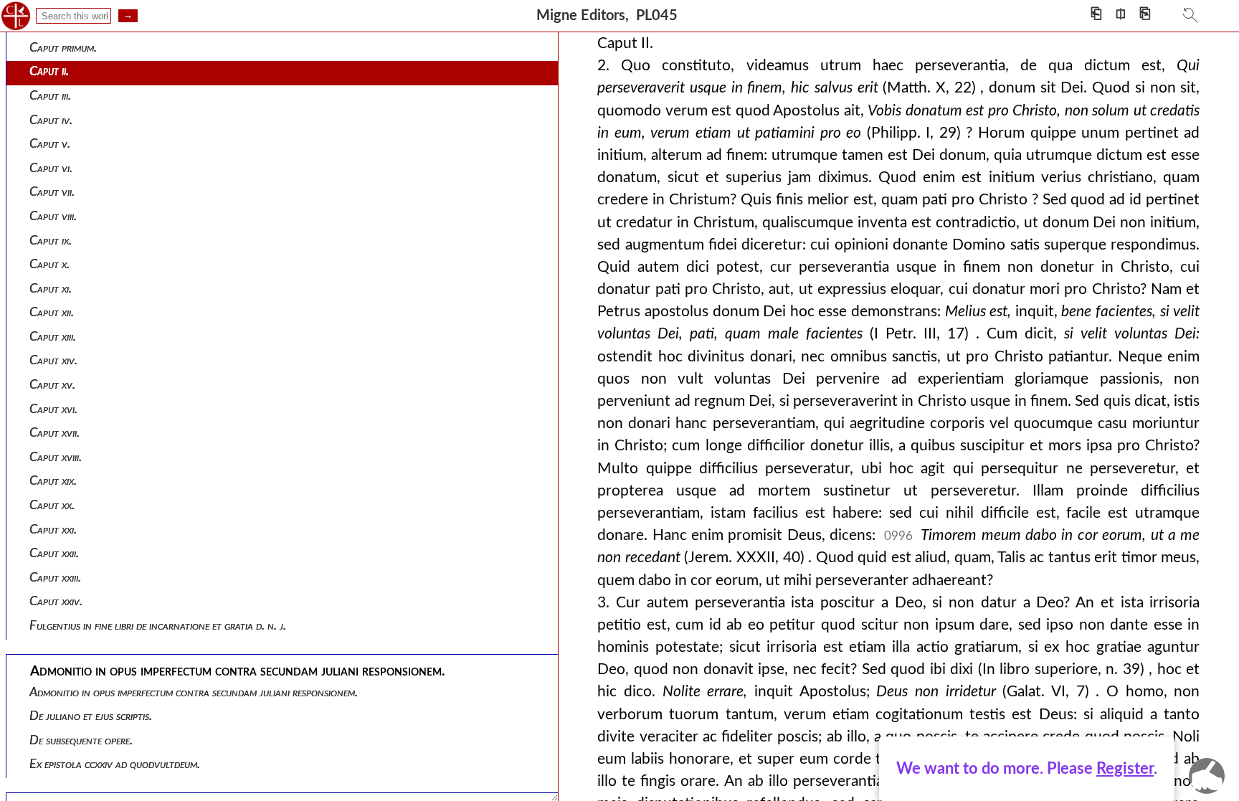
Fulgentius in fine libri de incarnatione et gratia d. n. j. (157, 626)
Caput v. (49, 144)
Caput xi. (50, 289)
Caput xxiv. (55, 601)
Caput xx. (52, 505)
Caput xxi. (53, 529)
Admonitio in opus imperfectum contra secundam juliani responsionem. (193, 692)
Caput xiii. (52, 337)
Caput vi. (50, 168)
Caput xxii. (54, 553)
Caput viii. (53, 216)
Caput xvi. (53, 409)
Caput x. (49, 264)
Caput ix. (50, 240)
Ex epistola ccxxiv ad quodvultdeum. (114, 764)
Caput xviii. (55, 457)
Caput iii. (50, 96)
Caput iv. (50, 120)
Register (1125, 769)
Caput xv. (52, 385)
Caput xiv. (53, 360)
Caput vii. (52, 192)
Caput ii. (49, 71)
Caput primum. (63, 48)
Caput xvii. (54, 433)
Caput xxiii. (55, 578)
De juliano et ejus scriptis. (90, 716)
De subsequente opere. (81, 740)
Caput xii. (51, 312)
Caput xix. (53, 481)
